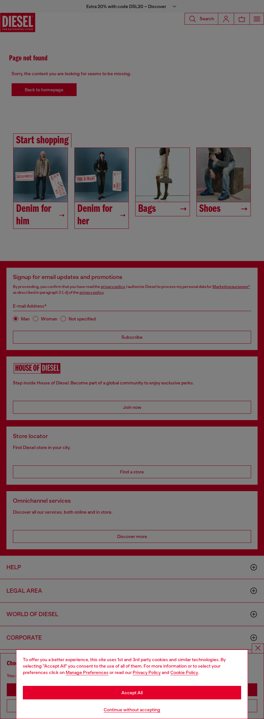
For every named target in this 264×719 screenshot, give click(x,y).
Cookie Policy (184, 672)
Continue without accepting (132, 709)
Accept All (132, 692)
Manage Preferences (87, 672)
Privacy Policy (147, 672)
